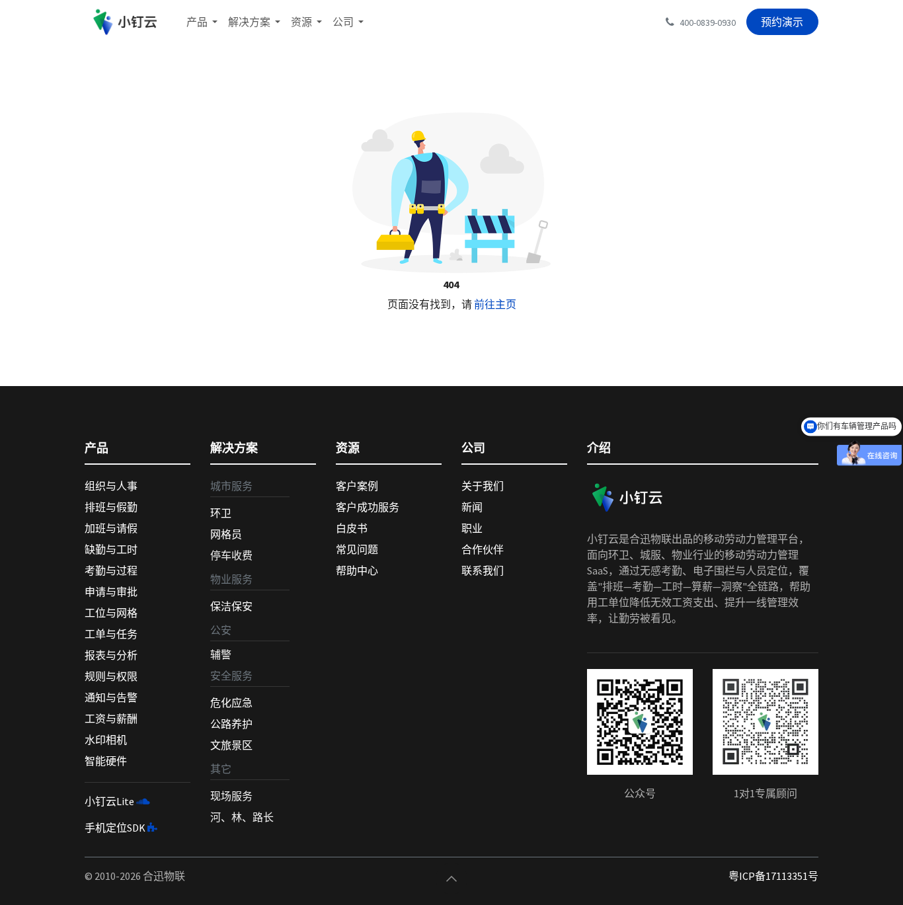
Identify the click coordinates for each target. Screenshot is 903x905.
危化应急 (231, 702)
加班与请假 (111, 528)
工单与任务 (111, 634)
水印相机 (106, 739)
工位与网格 (111, 612)
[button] (451, 878)
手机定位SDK (115, 827)
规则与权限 (111, 676)
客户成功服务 (367, 507)
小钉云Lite (109, 801)
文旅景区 (231, 745)
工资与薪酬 (111, 718)
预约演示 (782, 21)
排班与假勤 (111, 507)
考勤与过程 (111, 570)
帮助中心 (357, 570)
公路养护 (231, 723)
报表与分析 (111, 655)
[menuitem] (202, 22)
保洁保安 (231, 606)
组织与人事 (111, 485)
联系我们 (482, 570)
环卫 (220, 513)
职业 (472, 528)
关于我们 (482, 485)
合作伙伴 (482, 549)
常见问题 (357, 549)
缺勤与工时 (111, 549)
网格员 (226, 534)
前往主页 (495, 304)
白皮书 (352, 528)
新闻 (472, 507)
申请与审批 (111, 591)
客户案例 (357, 485)
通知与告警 (111, 697)
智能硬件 (106, 760)
